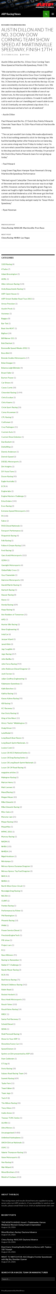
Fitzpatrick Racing (8, 535)
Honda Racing (7, 604)
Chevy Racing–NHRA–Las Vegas (15, 236)
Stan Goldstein (7, 1058)
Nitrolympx (6, 861)
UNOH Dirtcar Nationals (11, 1142)
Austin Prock (6, 308)
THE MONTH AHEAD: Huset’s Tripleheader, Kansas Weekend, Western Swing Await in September (23, 1223)
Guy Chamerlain (8, 575)
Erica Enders (6, 501)
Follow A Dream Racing (11, 545)
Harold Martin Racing (10, 585)
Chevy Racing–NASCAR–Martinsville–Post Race (22, 226)
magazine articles (8, 772)
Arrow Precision (8, 303)
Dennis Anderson (8, 452)
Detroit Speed (7, 456)
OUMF (4, 901)
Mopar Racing (7, 822)
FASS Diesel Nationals (10, 526)
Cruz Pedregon (7, 427)
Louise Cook (6, 748)
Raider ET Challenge (10, 965)
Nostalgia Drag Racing (10, 891)
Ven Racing (6, 1162)
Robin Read (6, 989)
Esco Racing (6, 506)
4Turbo (4, 269)
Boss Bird (5, 353)
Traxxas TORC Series (10, 1118)
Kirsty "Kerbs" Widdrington (13, 723)
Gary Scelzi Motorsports (11, 555)
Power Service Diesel (10, 930)
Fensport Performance (11, 530)
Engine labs (6, 491)
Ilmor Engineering (8, 629)
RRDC (4, 1014)
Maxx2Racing (7, 792)
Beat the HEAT (7, 328)
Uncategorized (7, 1132)
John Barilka (6, 659)
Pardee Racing (7, 905)
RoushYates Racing (9, 1009)
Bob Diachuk (6, 343)
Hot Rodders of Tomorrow (12, 614)
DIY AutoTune (7, 471)
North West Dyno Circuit (12, 886)
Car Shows (5, 382)
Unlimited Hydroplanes (11, 1137)
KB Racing (5, 703)
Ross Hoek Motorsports (11, 999)
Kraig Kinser (6, 728)
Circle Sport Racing (9, 407)
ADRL (3, 279)
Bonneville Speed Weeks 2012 (14, 348)
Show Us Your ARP (9, 1039)
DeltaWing (5, 447)
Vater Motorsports (9, 1157)
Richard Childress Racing (13, 25)
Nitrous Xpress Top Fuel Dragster (15, 871)
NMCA (4, 876)
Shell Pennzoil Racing (10, 1034)
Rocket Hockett (8, 994)
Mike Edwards (7, 802)
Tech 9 (4, 1098)
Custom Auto (7, 432)
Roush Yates (6, 1004)
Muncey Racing (7, 836)
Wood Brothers (8, 1172)
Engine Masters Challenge (12, 496)
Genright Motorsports (10, 565)
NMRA (4, 881)
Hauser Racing (7, 595)
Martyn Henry (7, 782)
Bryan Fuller (6, 373)
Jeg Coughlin (6, 649)
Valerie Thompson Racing (12, 1152)
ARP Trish (25, 55)
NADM (4, 841)
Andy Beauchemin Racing (12, 289)
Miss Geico (6, 812)
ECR (3, 486)
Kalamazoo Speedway (10, 683)
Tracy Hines (6, 1108)
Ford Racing (6, 550)
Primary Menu (52, 14)
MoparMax (5, 827)
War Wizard (6, 1167)
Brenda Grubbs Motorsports (13, 358)
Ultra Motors (6, 1128)
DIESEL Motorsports (10, 461)
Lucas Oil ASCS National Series (14, 753)
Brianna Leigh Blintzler (10, 368)
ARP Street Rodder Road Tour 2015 (16, 299)
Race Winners (7, 955)
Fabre (3, 521)
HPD (3, 619)
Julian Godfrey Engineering (12, 678)
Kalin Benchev (7, 688)
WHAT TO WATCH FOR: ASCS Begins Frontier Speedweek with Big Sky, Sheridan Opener (26, 1258)
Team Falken (6, 1088)
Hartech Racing (7, 590)
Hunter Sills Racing (9, 624)
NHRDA (4, 851)
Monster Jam (6, 817)
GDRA (4, 560)
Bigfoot (4, 333)
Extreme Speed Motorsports (13, 511)
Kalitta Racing (7, 693)
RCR (3, 975)
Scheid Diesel (7, 1024)
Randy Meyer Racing (10, 970)
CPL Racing (6, 417)
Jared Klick (5, 644)
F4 (2, 516)
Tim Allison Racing (9, 1103)
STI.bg (4, 1063)
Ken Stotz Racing (8, 713)
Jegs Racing (6, 654)
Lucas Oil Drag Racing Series (13, 757)
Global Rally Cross (9, 570)
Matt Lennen (6, 787)
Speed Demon (7, 1049)
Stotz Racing (6, 1068)
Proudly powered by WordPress (12, 1291)
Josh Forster (6, 674)
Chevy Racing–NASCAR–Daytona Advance (19, 1239)
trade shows (6, 1113)
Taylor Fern (6, 1083)
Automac (5, 313)
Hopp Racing (6, 609)
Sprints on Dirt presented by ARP (15, 1053)
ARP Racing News (11, 13)
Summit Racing (7, 1078)
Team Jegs (5, 1093)
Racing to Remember (10, 960)
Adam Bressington (9, 274)
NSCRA (4, 896)
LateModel (5, 733)
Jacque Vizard (7, 639)
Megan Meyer (7, 797)
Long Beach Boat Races (11, 738)
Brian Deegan (7, 363)
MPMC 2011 (6, 831)
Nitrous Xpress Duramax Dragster (15, 866)
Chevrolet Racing (8, 392)
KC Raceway (6, 708)
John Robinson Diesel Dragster (14, 669)
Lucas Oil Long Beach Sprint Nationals (17, 762)
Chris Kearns (6, 402)
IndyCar (4, 634)
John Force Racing (9, 664)
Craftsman (5, 422)
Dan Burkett (6, 442)
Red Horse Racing (8, 979)
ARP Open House (8, 294)
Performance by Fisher (10, 910)
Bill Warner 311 (7, 338)
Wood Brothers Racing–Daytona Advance (19, 1232)
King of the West (8, 718)
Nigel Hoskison (7, 856)
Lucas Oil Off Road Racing (12, 767)
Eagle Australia (7, 481)
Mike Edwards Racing (10, 807)
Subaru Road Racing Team (12, 1073)
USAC (4, 1147)
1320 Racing (6, 264)
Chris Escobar (7, 397)
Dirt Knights (6, 466)
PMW (3, 925)
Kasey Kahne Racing (10, 698)
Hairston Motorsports (10, 580)
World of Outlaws (8, 1177)
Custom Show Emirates (11, 437)
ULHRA (4, 1123)
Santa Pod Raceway (9, 1019)
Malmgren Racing (8, 777)
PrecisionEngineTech (10, 935)
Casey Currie (6, 387)
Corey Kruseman (8, 412)
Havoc (4, 600)
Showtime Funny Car (10, 1044)
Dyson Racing (7, 476)
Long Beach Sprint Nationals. (13, 743)
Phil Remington (7, 915)
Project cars (6, 945)
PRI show (5, 940)
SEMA (4, 1029)
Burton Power (7, 378)
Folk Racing (6, 540)
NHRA (4, 846)
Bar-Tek (4, 323)
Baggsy (4, 318)
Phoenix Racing (7, 920)
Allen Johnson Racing (10, 284)
